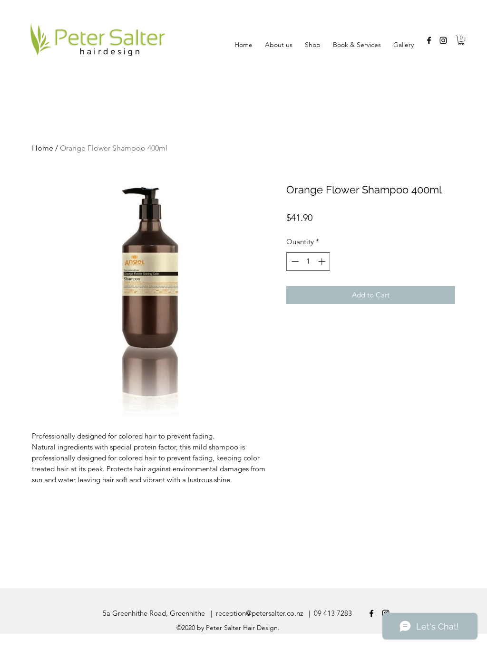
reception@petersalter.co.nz (259, 613)
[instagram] (443, 40)
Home (42, 148)
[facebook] (429, 40)
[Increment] (322, 261)
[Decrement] (294, 261)
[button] (461, 40)
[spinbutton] (308, 261)
